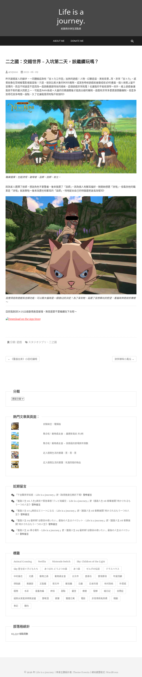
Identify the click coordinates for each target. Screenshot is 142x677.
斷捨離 (68, 583)
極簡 (16, 591)
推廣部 (30, 583)
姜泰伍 (88, 576)
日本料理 (93, 583)
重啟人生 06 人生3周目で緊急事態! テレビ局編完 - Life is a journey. (52, 501)
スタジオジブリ (37, 342)
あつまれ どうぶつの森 (55, 569)
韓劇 (116, 598)
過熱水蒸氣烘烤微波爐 (25, 598)
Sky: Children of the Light (91, 561)
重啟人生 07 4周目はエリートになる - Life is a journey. (46, 510)
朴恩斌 (122, 583)
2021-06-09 (30, 72)
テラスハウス (112, 569)
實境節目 (102, 576)
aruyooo (13, 72)
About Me (59, 40)
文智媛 (43, 583)
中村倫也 (18, 576)
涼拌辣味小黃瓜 (124, 359)
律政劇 (17, 583)
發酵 (95, 591)
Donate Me (77, 40)
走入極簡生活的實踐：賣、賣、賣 (59, 453)
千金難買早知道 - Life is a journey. (36, 494)
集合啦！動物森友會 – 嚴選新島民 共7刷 (63, 433)
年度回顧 (117, 576)
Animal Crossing (23, 561)
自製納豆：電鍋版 (52, 424)
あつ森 (76, 569)
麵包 (26, 605)
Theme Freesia (81, 672)
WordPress (112, 672)
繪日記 (107, 591)
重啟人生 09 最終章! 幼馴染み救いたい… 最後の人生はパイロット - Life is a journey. (61, 520)
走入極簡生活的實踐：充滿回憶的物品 (62, 462)
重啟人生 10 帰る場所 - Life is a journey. (39, 530)
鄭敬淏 (45, 598)
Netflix (42, 561)
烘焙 (52, 591)
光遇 (31, 576)
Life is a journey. (71, 16)
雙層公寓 (70, 598)
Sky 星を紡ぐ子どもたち (26, 569)
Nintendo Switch (61, 561)
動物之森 (44, 576)
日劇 (80, 583)
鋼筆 (57, 598)
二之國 (53, 342)
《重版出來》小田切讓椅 (22, 359)
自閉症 (120, 591)
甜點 (63, 591)
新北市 (56, 583)
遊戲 (19, 342)
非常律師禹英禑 (99, 598)
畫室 (74, 591)
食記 (16, 605)
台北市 (75, 576)
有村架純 (108, 583)
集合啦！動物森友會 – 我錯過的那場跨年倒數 (65, 443)
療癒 (84, 591)
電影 (83, 598)
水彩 (26, 591)
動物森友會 (60, 576)
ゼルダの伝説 (93, 569)
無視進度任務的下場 (71, 494)
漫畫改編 (39, 591)
